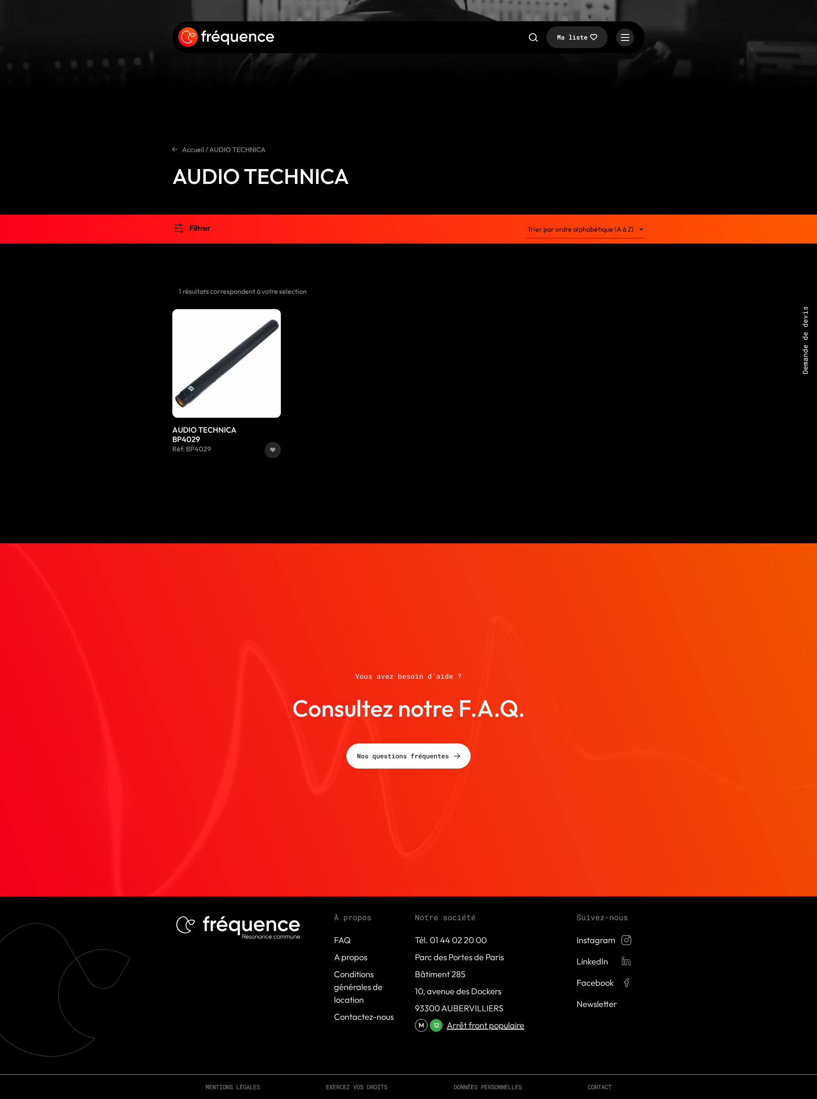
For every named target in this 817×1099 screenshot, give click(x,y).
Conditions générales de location (358, 987)
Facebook (595, 982)
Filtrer (200, 228)
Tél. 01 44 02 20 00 (451, 940)
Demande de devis (804, 340)
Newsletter (597, 1004)
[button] (273, 450)
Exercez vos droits (356, 1087)
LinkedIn (592, 961)
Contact (599, 1087)
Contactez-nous (364, 1016)
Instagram (596, 940)
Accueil (193, 149)
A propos (350, 957)
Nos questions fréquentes (403, 756)
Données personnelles (488, 1087)
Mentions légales (233, 1087)
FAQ (342, 940)
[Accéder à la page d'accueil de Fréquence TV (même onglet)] (226, 37)
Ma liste (572, 37)
